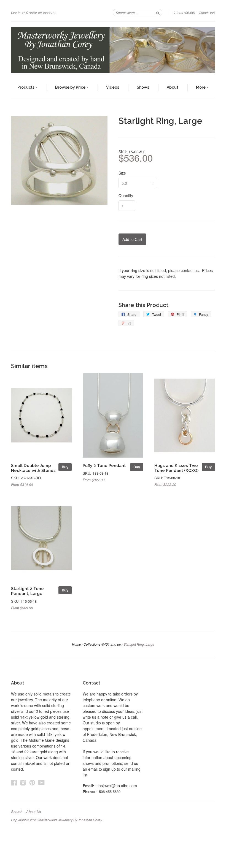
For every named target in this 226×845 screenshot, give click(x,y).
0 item (184, 12)
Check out (207, 12)
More (201, 87)
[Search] (158, 12)
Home (76, 644)
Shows (143, 87)
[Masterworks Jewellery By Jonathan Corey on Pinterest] (32, 782)
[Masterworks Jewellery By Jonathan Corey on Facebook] (14, 782)
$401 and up (111, 644)
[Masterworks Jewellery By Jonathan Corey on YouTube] (41, 782)
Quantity (126, 195)
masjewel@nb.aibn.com (116, 785)
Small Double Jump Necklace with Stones (33, 468)
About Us (33, 812)
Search (16, 812)
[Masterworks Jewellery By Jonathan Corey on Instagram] (23, 782)
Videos (112, 87)
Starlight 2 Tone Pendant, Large (27, 591)
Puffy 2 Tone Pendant (104, 465)
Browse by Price (70, 87)
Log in (16, 12)
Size (122, 173)
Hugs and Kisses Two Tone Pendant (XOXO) (176, 468)
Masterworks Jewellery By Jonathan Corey (70, 819)
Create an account (41, 12)
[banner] (113, 50)
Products (26, 87)
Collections (92, 644)
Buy (65, 466)
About (172, 87)
